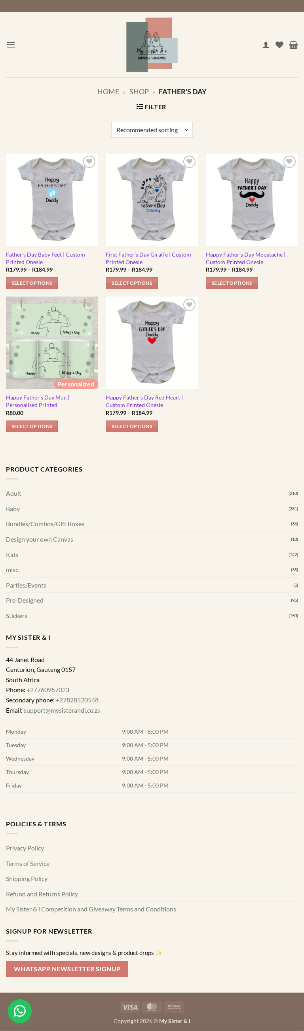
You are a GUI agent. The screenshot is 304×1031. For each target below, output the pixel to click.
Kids (12, 578)
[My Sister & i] (152, 69)
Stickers (16, 639)
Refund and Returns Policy (42, 918)
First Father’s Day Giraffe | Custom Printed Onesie (148, 282)
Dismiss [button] (152, 17)
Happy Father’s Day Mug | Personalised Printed (37, 425)
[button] (10, 68)
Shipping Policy (27, 902)
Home (108, 115)
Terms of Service (27, 887)
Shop (139, 115)
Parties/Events (26, 609)
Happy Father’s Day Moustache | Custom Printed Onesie (245, 282)
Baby (13, 532)
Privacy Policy (25, 872)
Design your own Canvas (39, 563)
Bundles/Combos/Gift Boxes (45, 548)
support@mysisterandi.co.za (62, 734)
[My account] (266, 69)
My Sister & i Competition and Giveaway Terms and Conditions (91, 933)
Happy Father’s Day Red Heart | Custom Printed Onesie (144, 425)
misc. (12, 593)
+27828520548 (77, 724)
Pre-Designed (25, 624)
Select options (32, 307)
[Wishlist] (279, 69)
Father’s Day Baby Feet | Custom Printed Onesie (45, 282)
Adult (13, 517)
